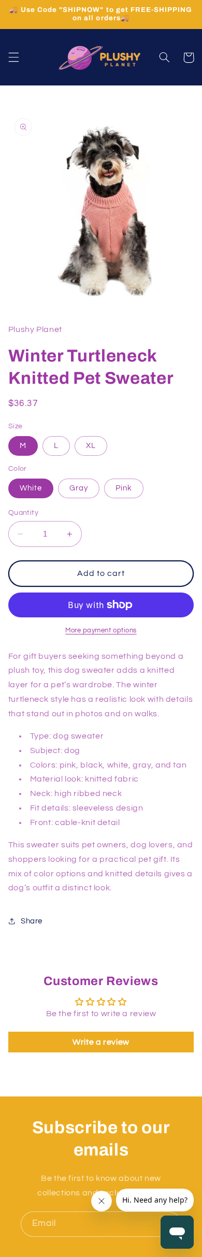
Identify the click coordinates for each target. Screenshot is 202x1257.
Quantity (23, 512)
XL (91, 446)
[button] (13, 57)
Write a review (101, 1042)
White (31, 488)
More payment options (101, 630)
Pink (124, 488)
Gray (78, 488)
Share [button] (31, 921)
